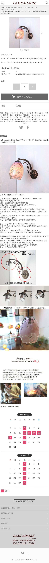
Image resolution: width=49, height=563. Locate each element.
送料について (5, 518)
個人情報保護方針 (7, 513)
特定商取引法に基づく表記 (10, 508)
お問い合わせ (5, 528)
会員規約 (4, 523)
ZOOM (26, 50)
